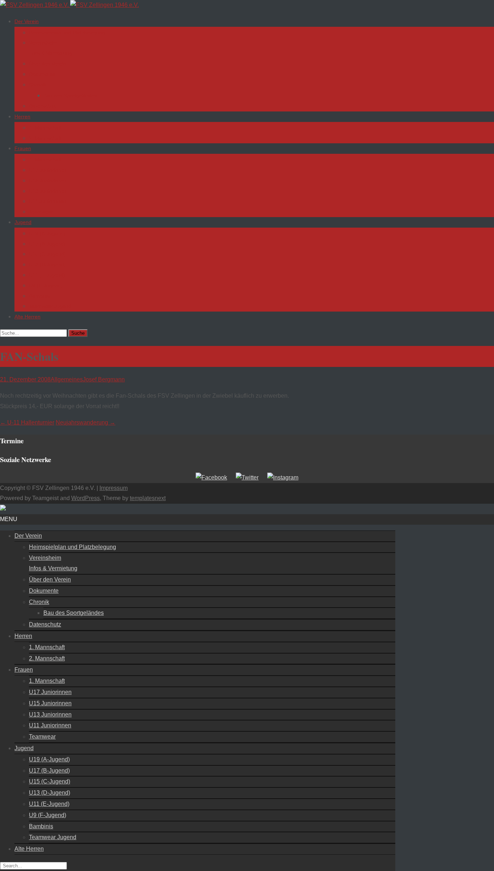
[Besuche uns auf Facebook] (211, 477)
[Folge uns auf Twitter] (247, 477)
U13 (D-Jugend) (47, 264)
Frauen (22, 148)
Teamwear (41, 212)
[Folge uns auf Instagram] (282, 477)
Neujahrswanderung (85, 422)
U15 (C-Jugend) (47, 254)
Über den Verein (47, 64)
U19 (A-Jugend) (47, 233)
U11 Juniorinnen (47, 201)
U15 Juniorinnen (48, 180)
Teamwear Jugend (50, 306)
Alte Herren (27, 317)
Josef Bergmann (104, 379)
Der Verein (26, 21)
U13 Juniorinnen (48, 191)
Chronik (38, 85)
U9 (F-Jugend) (46, 285)
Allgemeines (67, 379)
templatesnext (148, 498)
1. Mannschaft (45, 128)
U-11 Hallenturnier (27, 422)
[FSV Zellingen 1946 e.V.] (69, 5)
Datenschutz (43, 106)
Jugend (22, 222)
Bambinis (39, 296)
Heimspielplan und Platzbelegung (67, 32)
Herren (22, 116)
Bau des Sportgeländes (70, 95)
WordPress (85, 498)
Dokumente (42, 74)
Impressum (113, 488)
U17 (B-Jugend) (47, 244)
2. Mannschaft (45, 138)
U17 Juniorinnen (48, 170)
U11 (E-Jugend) (47, 275)
